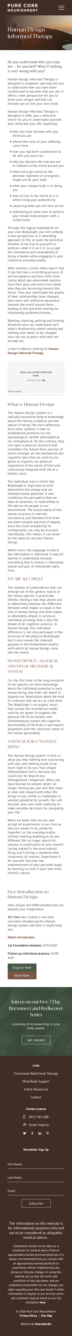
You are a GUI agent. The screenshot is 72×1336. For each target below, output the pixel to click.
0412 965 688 (39, 1117)
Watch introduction (21, 937)
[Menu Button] (61, 7)
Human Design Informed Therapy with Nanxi (49, 395)
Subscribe (36, 1203)
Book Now (22, 975)
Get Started (36, 1040)
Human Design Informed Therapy (33, 351)
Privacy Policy (28, 1315)
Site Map (46, 1315)
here (43, 1302)
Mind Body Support (36, 1081)
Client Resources (36, 1089)
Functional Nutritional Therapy (36, 1073)
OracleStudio (43, 1324)
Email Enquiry (39, 1125)
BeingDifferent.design (17, 395)
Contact (36, 1097)
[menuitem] (36, 1073)
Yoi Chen (14, 917)
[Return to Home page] (23, 8)
